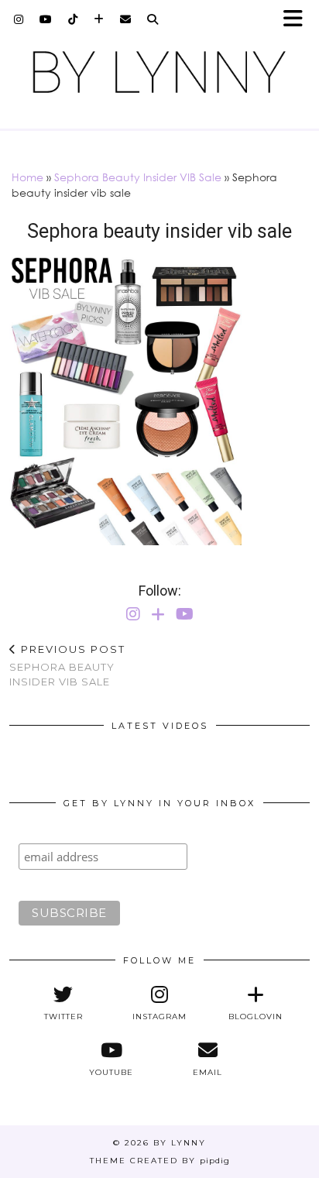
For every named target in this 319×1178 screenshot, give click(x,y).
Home (27, 177)
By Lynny (179, 1143)
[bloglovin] (99, 19)
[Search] (153, 19)
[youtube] (46, 19)
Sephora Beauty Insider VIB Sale (137, 177)
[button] (298, 19)
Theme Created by (160, 1161)
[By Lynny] (159, 72)
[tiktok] (73, 19)
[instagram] (19, 19)
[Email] (126, 19)
